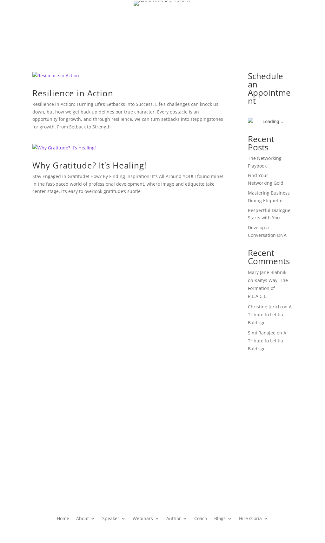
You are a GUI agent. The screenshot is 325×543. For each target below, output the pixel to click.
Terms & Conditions (87, 456)
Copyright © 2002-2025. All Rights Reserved (78, 471)
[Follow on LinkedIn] (294, 28)
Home (59, 56)
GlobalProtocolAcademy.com (162, 409)
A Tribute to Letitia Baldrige (270, 315)
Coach (201, 56)
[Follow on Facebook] (269, 28)
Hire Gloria (253, 56)
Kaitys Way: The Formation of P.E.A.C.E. (268, 288)
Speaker (108, 56)
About (79, 56)
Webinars (141, 56)
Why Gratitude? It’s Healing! (89, 165)
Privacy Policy (46, 456)
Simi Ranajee (261, 333)
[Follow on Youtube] (289, 41)
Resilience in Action (72, 93)
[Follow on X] (282, 28)
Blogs (221, 56)
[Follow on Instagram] (307, 28)
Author (173, 56)
